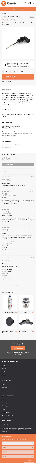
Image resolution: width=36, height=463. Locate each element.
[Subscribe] (32, 425)
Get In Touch (18, 348)
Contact (4, 375)
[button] (26, 3)
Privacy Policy (6, 412)
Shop (3, 365)
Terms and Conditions (8, 415)
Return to (5, 13)
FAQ (3, 372)
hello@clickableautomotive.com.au (18, 353)
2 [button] (17, 285)
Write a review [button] (8, 164)
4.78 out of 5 (14, 158)
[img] (5, 177)
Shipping (4, 406)
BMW (3, 384)
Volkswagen (5, 387)
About (4, 368)
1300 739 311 (18, 355)
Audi (3, 390)
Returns (4, 399)
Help (3, 409)
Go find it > (29, 460)
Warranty (4, 403)
